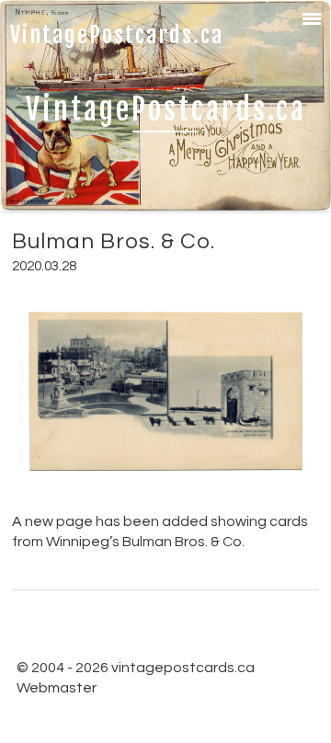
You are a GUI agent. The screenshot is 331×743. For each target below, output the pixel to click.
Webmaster (57, 687)
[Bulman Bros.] (166, 484)
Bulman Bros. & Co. (113, 241)
